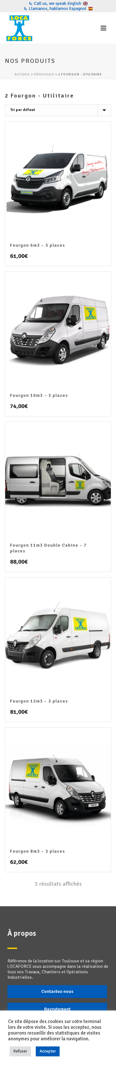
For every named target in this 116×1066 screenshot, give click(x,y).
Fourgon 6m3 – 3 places (37, 245)
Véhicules (44, 74)
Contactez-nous (57, 991)
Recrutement (57, 1009)
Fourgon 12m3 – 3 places (39, 701)
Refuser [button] (20, 1051)
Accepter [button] (48, 1051)
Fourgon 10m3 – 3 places (39, 395)
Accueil (22, 74)
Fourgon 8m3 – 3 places (37, 851)
